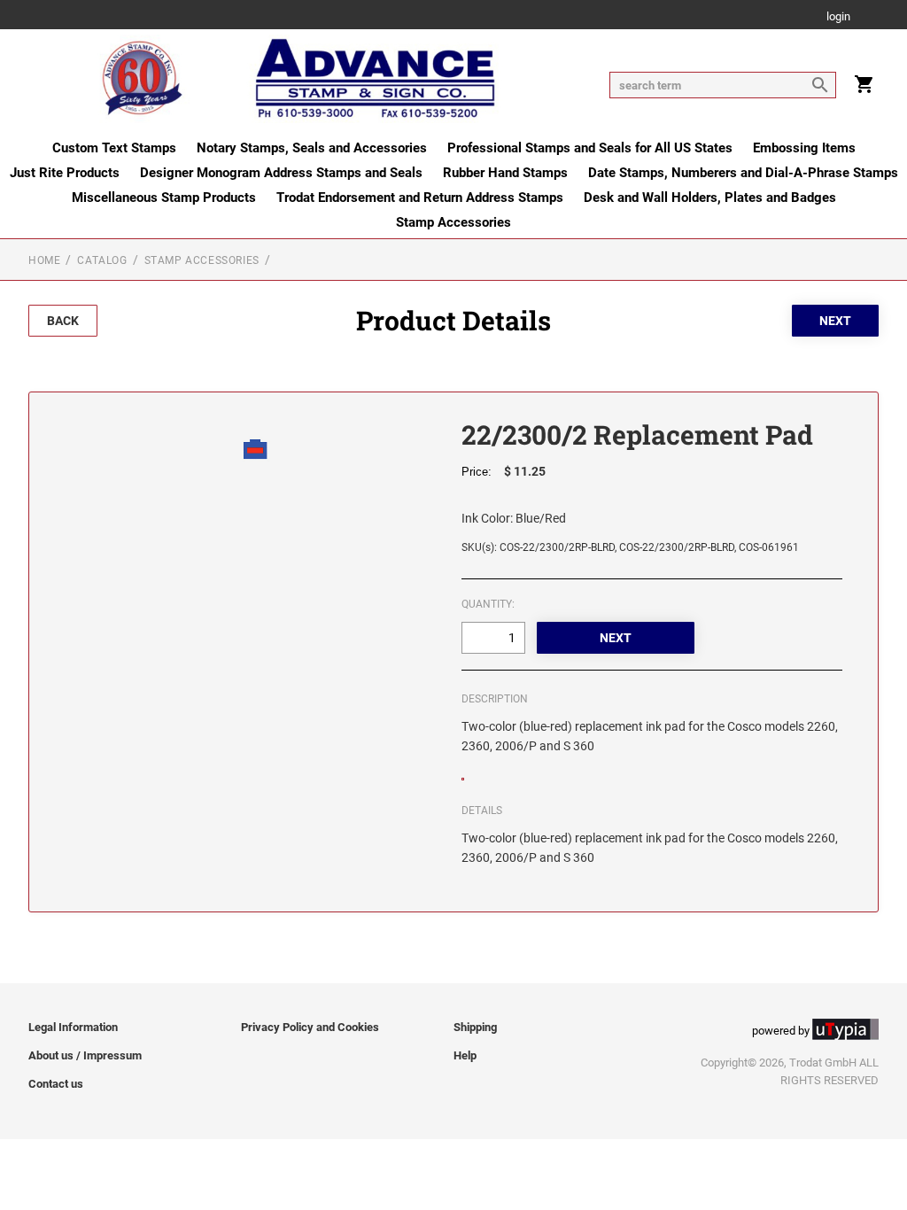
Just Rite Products (65, 173)
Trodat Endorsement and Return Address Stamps (419, 198)
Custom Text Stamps (114, 148)
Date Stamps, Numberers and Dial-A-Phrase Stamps (743, 173)
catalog (102, 260)
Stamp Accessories (453, 222)
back (63, 321)
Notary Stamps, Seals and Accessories (312, 148)
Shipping (475, 1027)
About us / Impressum (85, 1055)
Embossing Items (804, 148)
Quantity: (488, 604)
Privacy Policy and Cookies (310, 1027)
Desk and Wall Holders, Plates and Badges (710, 198)
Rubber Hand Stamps (505, 173)
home (44, 260)
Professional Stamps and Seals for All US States (590, 148)
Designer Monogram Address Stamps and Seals (281, 173)
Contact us (55, 1083)
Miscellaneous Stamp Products (164, 198)
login (838, 17)
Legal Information (73, 1027)
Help (465, 1055)
